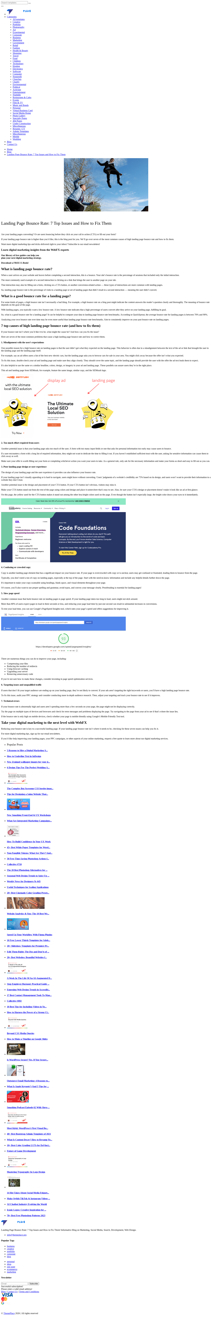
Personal (16, 108)
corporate (11, 1254)
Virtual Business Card (23, 110)
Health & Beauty (20, 50)
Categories (12, 16)
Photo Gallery (19, 115)
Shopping (17, 53)
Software (17, 71)
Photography (18, 27)
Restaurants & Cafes (22, 97)
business (11, 1246)
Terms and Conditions (29, 1291)
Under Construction (22, 123)
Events (16, 100)
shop (9, 1264)
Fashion (16, 48)
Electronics (18, 69)
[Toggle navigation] (2, 6)
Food (15, 58)
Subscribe (34, 1284)
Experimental (19, 32)
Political (16, 87)
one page (11, 1266)
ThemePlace (9, 1313)
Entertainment (19, 92)
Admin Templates (21, 131)
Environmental (19, 84)
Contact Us (12, 144)
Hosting (16, 66)
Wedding (17, 139)
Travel (15, 56)
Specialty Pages (20, 118)
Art (14, 30)
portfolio (11, 1251)
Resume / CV (19, 128)
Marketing (17, 40)
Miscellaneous (19, 126)
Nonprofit (17, 76)
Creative (16, 22)
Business (17, 37)
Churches (17, 79)
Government (18, 43)
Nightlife (17, 95)
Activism (17, 89)
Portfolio (17, 24)
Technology (18, 63)
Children (17, 61)
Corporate (17, 35)
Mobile (16, 136)
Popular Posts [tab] (15, 744)
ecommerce (12, 1269)
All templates (19, 19)
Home (10, 149)
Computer (17, 74)
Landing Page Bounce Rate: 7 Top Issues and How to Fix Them (36, 154)
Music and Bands (21, 105)
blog (9, 1256)
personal (11, 1261)
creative (10, 1249)
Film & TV (18, 102)
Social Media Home (22, 113)
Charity (16, 82)
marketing (11, 1272)
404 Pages (17, 121)
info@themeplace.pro (17, 1235)
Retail (15, 45)
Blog (9, 141)
